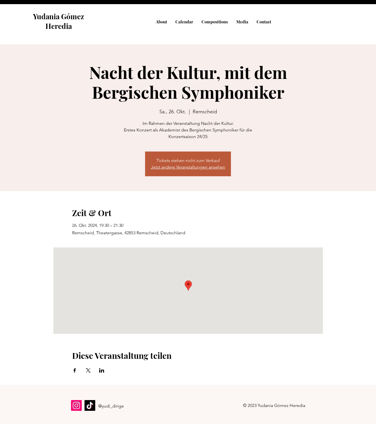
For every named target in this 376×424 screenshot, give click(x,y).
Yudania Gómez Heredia (58, 21)
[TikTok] (90, 405)
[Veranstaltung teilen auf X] (88, 370)
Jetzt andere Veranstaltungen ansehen (188, 167)
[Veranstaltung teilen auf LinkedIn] (101, 370)
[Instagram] (76, 405)
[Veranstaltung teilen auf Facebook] (74, 370)
